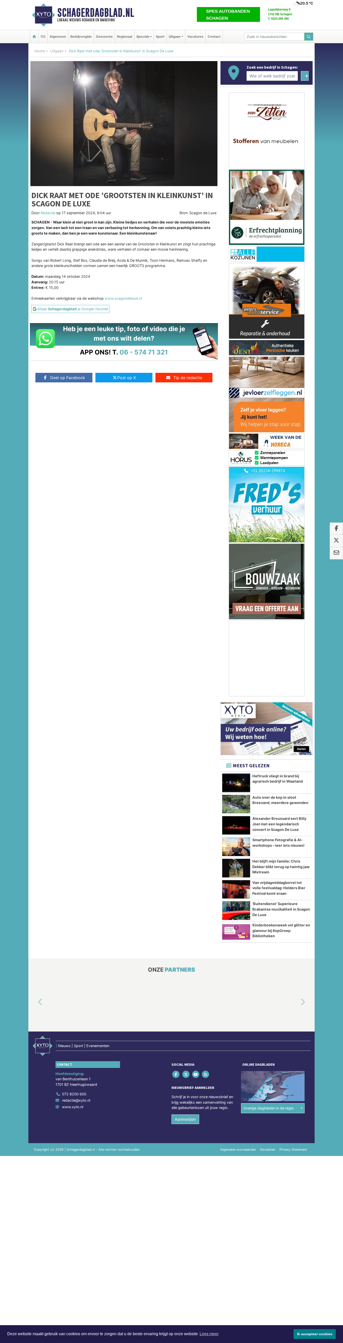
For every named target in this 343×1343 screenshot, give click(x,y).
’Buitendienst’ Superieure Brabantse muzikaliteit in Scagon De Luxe (281, 909)
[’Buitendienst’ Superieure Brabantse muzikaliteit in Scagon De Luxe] (236, 910)
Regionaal (124, 36)
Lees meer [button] (209, 1334)
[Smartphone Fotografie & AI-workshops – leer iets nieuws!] (236, 846)
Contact (214, 36)
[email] (336, 553)
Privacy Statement (293, 1149)
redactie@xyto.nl (76, 1100)
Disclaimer (267, 1149)
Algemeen (58, 36)
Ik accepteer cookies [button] (314, 1334)
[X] (186, 1074)
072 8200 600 (74, 1094)
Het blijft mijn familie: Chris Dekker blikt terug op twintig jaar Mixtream (281, 866)
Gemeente (104, 36)
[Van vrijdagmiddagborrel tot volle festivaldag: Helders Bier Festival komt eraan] (236, 889)
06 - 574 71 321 (144, 352)
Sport (160, 36)
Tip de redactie (187, 377)
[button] (34, 1002)
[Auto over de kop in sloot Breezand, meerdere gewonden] (236, 804)
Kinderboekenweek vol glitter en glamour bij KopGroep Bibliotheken (281, 930)
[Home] (34, 36)
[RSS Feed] (206, 1074)
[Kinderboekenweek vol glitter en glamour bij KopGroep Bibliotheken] (236, 932)
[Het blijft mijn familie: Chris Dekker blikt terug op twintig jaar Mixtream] (236, 868)
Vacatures (195, 36)
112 (42, 36)
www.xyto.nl (72, 1107)
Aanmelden (185, 1119)
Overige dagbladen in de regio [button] (268, 1108)
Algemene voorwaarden (238, 1149)
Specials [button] (142, 36)
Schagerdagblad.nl (95, 12)
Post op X (126, 377)
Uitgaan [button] (175, 36)
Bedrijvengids (81, 36)
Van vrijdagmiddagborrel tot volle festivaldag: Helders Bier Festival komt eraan (278, 888)
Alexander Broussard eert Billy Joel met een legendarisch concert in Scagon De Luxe (279, 823)
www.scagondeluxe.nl (123, 298)
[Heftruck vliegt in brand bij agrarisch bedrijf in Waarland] (236, 782)
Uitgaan (56, 51)
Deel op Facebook (67, 377)
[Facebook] (176, 1074)
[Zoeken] (308, 36)
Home (39, 51)
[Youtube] (196, 1074)
